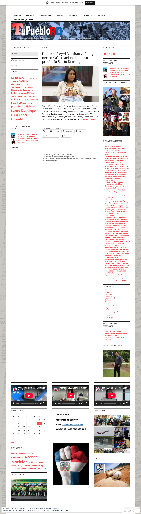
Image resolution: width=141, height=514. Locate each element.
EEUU (23, 87)
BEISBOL (26, 78)
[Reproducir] (14, 403)
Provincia (75, 159)
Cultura (107, 292)
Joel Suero (57, 159)
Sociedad (108, 316)
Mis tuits (14, 66)
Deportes (102, 15)
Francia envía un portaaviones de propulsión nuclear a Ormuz (117, 236)
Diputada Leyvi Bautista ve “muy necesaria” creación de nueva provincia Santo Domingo (68, 57)
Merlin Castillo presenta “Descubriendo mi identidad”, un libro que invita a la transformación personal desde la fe (117, 150)
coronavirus (33, 78)
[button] (111, 93)
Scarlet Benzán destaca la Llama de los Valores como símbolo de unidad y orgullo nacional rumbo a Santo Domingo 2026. (117, 159)
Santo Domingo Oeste (23, 19)
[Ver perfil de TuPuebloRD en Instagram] (114, 54)
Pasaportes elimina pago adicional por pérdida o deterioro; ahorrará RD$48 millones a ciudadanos (114, 185)
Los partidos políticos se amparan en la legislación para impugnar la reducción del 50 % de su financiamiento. (117, 254)
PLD (19, 103)
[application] (29, 395)
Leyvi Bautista (66, 159)
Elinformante (26, 90)
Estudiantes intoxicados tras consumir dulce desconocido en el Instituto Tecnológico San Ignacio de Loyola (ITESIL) (117, 242)
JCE (29, 93)
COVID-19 (14, 81)
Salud (34, 107)
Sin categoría (110, 314)
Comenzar (89, 3)
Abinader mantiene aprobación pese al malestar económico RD (116, 223)
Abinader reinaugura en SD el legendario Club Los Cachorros (116, 226)
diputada (24, 85)
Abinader (17, 78)
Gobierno (16, 93)
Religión (108, 308)
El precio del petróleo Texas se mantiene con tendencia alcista (116, 276)
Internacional (45, 15)
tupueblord (19, 119)
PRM (28, 106)
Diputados (31, 85)
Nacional (30, 15)
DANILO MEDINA (19, 83)
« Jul (12, 442)
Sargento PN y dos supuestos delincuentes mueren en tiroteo (117, 219)
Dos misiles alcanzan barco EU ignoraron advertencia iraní (116, 260)
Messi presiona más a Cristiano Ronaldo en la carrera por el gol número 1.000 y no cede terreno (116, 231)
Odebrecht (34, 100)
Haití (24, 93)
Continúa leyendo (89, 119)
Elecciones (29, 87)
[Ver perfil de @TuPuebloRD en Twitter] (109, 54)
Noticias (17, 15)
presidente (18, 106)
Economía (73, 15)
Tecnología (87, 15)
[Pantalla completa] (44, 403)
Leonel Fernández (24, 96)
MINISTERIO (25, 100)
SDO (24, 115)
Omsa (14, 103)
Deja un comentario (49, 161)
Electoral (15, 90)
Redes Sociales (110, 306)
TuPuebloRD (67, 155)
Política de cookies (61, 510)
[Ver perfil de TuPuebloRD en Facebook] (105, 54)
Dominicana (16, 87)
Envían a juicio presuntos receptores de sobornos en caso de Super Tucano (27, 136)
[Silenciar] (41, 403)
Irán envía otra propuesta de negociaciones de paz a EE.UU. (116, 280)
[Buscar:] (24, 54)
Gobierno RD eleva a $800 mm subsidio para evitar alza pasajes (117, 248)
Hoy (51, 159)
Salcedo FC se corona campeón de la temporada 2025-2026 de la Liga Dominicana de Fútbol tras (117, 202)
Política (60, 15)
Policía (24, 103)
